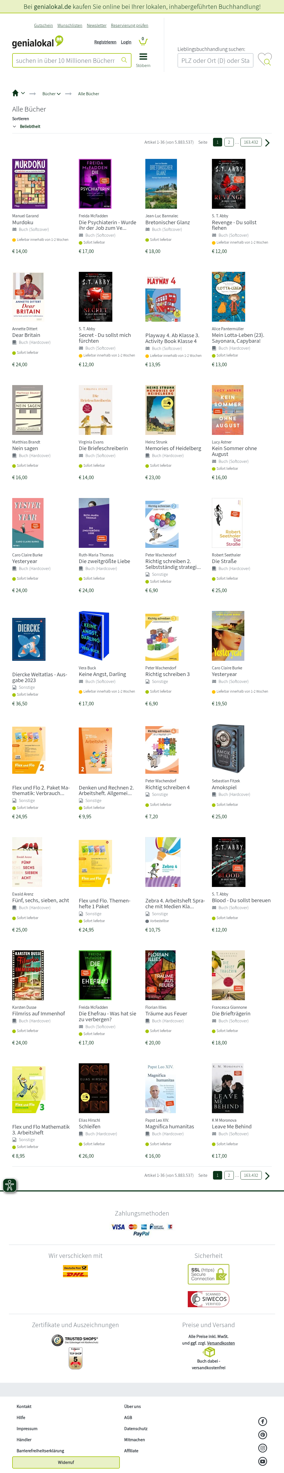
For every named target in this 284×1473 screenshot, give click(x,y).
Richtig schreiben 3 (167, 674)
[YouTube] (263, 1462)
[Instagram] (263, 1448)
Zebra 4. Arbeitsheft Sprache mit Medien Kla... (175, 903)
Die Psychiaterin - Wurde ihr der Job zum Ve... (107, 225)
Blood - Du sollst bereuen (241, 900)
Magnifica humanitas (169, 1126)
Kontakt (24, 1406)
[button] (143, 62)
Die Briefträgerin (231, 1013)
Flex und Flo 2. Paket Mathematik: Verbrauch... (41, 790)
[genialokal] (37, 42)
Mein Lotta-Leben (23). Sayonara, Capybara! (238, 337)
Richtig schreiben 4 (167, 787)
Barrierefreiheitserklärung (40, 1451)
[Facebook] (263, 1422)
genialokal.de (52, 6)
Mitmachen (134, 1440)
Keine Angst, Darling (102, 674)
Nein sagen (25, 448)
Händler (24, 1440)
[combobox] (65, 60)
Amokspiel (224, 787)
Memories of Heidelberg (173, 448)
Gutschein (43, 25)
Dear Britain (26, 335)
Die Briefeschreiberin (103, 448)
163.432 (251, 142)
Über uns (132, 1406)
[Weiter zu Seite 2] (267, 142)
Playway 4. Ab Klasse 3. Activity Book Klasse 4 (172, 338)
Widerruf (66, 1462)
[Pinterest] (263, 1435)
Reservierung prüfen (129, 25)
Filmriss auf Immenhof (38, 1013)
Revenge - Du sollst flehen (234, 225)
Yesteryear (24, 561)
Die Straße (224, 561)
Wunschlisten (69, 25)
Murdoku (22, 222)
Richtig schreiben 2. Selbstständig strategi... (173, 564)
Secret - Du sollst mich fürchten (105, 337)
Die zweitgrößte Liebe (104, 561)
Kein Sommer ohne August (234, 451)
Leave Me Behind (232, 1126)
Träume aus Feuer (166, 1013)
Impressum (27, 1428)
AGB (128, 1417)
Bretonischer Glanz (167, 222)
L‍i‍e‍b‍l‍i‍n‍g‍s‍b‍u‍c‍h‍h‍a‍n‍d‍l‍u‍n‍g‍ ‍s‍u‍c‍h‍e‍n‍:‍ (211, 49)
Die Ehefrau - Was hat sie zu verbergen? (107, 1016)
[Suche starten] (124, 60)
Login (126, 42)
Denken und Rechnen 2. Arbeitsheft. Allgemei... (106, 790)
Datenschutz (136, 1428)
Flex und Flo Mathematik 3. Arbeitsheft (41, 1129)
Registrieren (105, 42)
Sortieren (20, 119)
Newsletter (96, 25)
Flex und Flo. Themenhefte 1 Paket (104, 903)
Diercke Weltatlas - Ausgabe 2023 (39, 677)
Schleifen (89, 1126)
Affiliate (131, 1451)
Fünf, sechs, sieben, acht (40, 900)
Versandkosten (221, 1343)
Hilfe (21, 1417)
